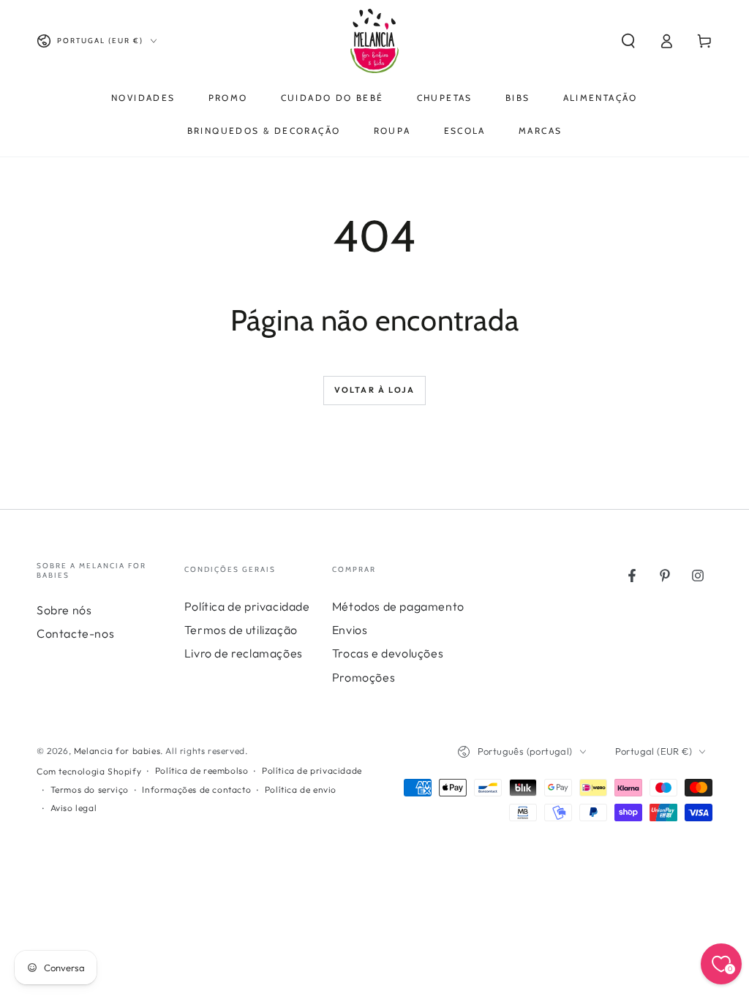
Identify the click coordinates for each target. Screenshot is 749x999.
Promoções (363, 677)
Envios (350, 629)
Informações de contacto (196, 789)
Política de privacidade (247, 606)
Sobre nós (64, 610)
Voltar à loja (374, 390)
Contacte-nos (75, 633)
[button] (628, 41)
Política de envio (300, 789)
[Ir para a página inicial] (374, 41)
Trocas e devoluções (387, 653)
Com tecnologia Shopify (89, 771)
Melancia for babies (117, 750)
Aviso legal (73, 807)
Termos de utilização (241, 629)
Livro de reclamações (243, 653)
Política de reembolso (202, 770)
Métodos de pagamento (398, 606)
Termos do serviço (89, 789)
